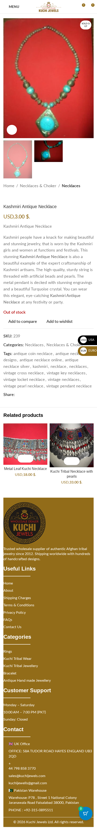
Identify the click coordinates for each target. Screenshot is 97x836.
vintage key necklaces (66, 373)
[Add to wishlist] (29, 459)
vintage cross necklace (23, 373)
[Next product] (17, 196)
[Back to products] (11, 196)
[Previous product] (6, 196)
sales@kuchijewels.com (27, 776)
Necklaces (71, 186)
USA (88, 340)
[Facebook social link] (17, 395)
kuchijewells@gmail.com (28, 783)
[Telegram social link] (44, 395)
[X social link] (23, 395)
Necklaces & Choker (38, 186)
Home (8, 186)
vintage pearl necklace (23, 386)
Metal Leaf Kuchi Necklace (25, 469)
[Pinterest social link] (28, 395)
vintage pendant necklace (69, 386)
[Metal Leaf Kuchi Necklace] (25, 444)
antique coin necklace (33, 354)
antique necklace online (41, 360)
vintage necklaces (63, 380)
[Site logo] (49, 7)
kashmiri (40, 367)
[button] (21, 459)
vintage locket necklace (24, 380)
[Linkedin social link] (34, 395)
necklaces (78, 367)
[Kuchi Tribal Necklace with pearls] (72, 445)
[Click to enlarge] (12, 130)
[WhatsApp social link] (39, 395)
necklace (58, 367)
